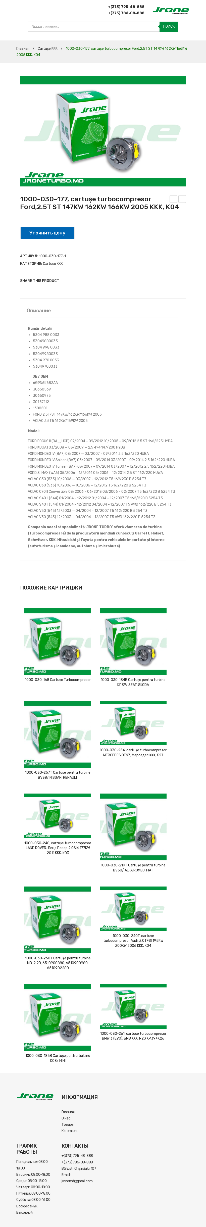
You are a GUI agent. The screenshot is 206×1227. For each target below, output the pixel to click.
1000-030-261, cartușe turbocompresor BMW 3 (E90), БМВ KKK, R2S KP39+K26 (133, 1036)
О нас (66, 1118)
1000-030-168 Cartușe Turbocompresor (58, 680)
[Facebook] (65, 280)
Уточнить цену (47, 233)
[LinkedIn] (95, 280)
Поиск (169, 26)
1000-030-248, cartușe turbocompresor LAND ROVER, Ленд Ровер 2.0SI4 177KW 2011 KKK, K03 (57, 848)
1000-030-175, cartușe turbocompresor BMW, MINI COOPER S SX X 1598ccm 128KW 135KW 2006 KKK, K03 (182, 200)
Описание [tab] (39, 311)
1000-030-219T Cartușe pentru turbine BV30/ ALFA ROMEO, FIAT (133, 867)
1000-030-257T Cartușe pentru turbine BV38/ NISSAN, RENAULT (57, 775)
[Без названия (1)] (103, 131)
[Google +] (87, 280)
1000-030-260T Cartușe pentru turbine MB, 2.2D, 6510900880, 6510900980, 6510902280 (58, 963)
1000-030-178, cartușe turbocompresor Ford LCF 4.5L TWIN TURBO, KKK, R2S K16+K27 (173, 200)
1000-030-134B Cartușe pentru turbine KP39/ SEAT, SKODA (133, 682)
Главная (22, 48)
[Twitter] (72, 280)
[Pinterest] (80, 280)
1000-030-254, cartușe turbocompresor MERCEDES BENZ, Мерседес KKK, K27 (133, 752)
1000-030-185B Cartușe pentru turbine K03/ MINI (57, 1058)
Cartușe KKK (48, 48)
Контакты (70, 1131)
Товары (68, 1124)
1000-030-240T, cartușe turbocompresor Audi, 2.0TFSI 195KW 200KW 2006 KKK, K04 (133, 941)
